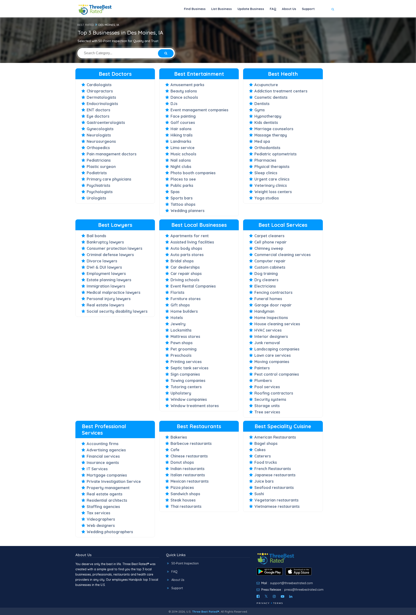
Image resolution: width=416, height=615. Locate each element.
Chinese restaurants (189, 456)
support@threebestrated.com (291, 583)
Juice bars (264, 481)
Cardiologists (99, 84)
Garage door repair (273, 305)
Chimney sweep (268, 248)
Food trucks (265, 462)
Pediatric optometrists (275, 153)
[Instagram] (274, 596)
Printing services (186, 361)
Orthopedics (98, 147)
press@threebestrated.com (303, 590)
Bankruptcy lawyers (105, 242)
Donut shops (182, 462)
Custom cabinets (269, 267)
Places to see (183, 179)
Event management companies (199, 109)
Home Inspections (271, 317)
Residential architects (107, 500)
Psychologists (100, 191)
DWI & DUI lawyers (104, 267)
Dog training (266, 273)
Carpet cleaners (269, 235)
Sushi (259, 493)
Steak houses (183, 500)
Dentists (262, 103)
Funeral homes (268, 298)
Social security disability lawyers (117, 311)
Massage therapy (270, 135)
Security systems (270, 399)
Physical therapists (271, 166)
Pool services (267, 386)
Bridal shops (182, 260)
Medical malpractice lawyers (113, 292)
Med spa (262, 141)
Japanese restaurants (275, 474)
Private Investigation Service (114, 481)
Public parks (182, 185)
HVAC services (268, 330)
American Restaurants (275, 437)
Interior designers (271, 336)
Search (324, 22)
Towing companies (188, 380)
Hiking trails (182, 135)
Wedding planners (188, 210)
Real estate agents (104, 494)
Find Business (195, 9)
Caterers (262, 456)
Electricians (265, 286)
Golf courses (183, 122)
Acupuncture (266, 84)
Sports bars (182, 198)
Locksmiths (181, 330)
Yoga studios (266, 198)
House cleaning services (277, 323)
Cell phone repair (270, 242)
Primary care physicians (109, 179)
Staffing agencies (103, 506)
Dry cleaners (266, 279)
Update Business (250, 9)
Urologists (96, 198)
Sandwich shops (185, 493)
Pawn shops (182, 342)
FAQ (273, 9)
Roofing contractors (273, 393)
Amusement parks (187, 84)
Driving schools (185, 279)
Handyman (264, 311)
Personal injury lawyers (109, 298)
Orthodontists (267, 147)
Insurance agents (103, 462)
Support (308, 9)
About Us (289, 9)
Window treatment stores (195, 405)
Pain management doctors (111, 153)
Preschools (181, 355)
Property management (108, 487)
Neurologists (99, 135)
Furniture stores (186, 298)
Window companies (189, 399)
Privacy (263, 603)
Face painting (183, 116)
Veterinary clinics (270, 185)
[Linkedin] (290, 596)
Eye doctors (98, 116)
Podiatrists (97, 172)
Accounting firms (103, 443)
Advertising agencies (106, 449)
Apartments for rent (190, 235)
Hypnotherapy (267, 116)
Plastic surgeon (101, 166)
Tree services (267, 411)
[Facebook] (258, 596)
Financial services (103, 456)
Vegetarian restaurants (276, 500)
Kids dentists (266, 122)
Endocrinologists (102, 103)
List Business (221, 9)
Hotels (177, 317)
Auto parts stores (187, 254)
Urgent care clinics (271, 179)
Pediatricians (99, 160)
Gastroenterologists (106, 122)
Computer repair (270, 260)
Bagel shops (266, 443)
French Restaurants (272, 468)
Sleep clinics (265, 172)
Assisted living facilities (192, 242)
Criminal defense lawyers (110, 254)
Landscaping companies (276, 349)
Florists (177, 292)
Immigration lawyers (106, 286)
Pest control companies (276, 374)
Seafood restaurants (274, 487)
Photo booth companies (193, 172)
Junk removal (267, 342)
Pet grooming (184, 349)
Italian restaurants (188, 474)
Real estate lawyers (105, 305)
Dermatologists (101, 97)
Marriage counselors (273, 128)
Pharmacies (265, 160)
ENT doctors (98, 109)
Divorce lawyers (102, 260)
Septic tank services (189, 367)
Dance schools (184, 97)
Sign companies (185, 374)
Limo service (183, 147)
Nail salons (181, 160)
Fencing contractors (273, 292)
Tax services (98, 512)
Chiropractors (100, 91)
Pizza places (182, 487)
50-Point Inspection (185, 563)
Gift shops (180, 305)
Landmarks (181, 141)
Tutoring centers (186, 386)
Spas (175, 191)
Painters (262, 367)
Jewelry (178, 323)
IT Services (97, 468)
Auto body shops (186, 248)
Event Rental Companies (193, 286)
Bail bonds (96, 235)
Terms (278, 603)
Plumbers (263, 380)
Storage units (267, 405)
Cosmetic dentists (271, 97)
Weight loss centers (273, 191)
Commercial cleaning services (282, 254)
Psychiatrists (98, 185)
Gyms (259, 109)
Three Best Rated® (205, 611)
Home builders (184, 311)
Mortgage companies (107, 475)
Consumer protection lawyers (114, 248)
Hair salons (181, 128)
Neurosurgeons (101, 141)
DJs (174, 103)
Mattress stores (185, 336)
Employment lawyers (106, 273)
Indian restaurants (188, 468)
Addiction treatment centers (280, 91)
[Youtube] (282, 596)
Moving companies (271, 361)
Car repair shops (186, 273)
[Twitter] (266, 596)
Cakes (260, 449)
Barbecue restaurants (191, 443)
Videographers (101, 519)
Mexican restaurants (190, 481)
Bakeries (179, 437)
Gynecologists (100, 128)
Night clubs (181, 166)
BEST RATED (85, 24)
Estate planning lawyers (109, 279)
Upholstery (181, 393)
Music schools (183, 153)
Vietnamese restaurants (277, 506)
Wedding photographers (110, 531)
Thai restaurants (186, 506)
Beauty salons (184, 91)
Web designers (101, 525)
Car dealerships (185, 267)
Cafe (175, 449)
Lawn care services (272, 355)
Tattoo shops (183, 204)
